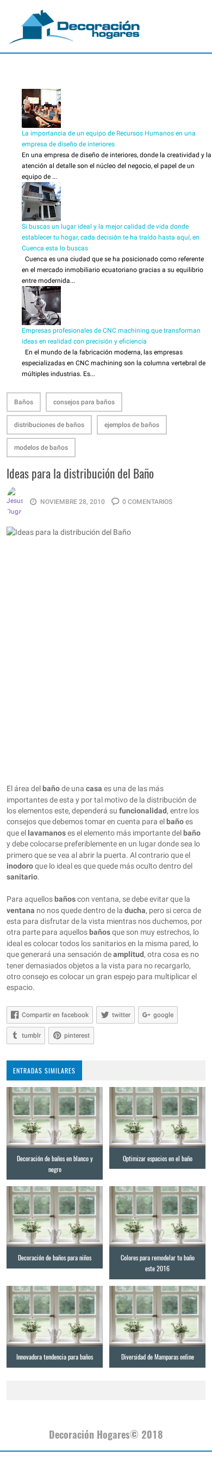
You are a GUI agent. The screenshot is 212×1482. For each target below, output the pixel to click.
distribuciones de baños (49, 425)
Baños (23, 402)
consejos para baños (84, 402)
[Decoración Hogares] (74, 26)
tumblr (31, 1035)
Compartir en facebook (55, 1015)
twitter (121, 1015)
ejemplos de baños (131, 425)
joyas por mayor (47, 1467)
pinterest (77, 1035)
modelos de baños (41, 447)
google (163, 1015)
